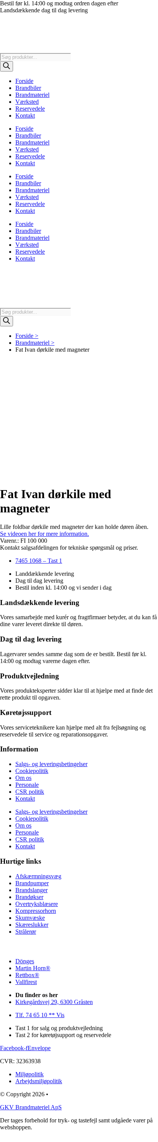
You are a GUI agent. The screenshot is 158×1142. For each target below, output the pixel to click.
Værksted (27, 101)
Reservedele (30, 108)
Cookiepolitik (31, 771)
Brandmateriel (32, 94)
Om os (23, 778)
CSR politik (29, 791)
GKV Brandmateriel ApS (31, 1107)
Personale (27, 784)
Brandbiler (28, 88)
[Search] (6, 66)
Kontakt (25, 115)
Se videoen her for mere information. (44, 533)
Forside (24, 81)
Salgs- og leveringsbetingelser (51, 764)
